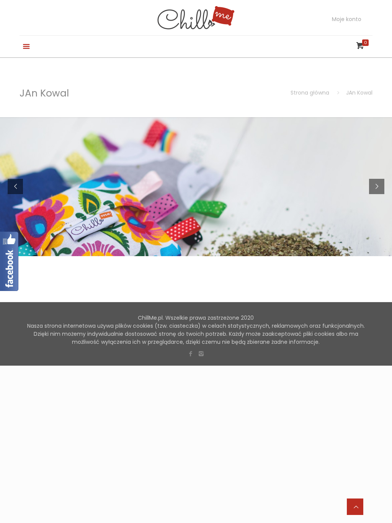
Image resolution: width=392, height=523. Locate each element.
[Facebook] (191, 354)
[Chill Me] (195, 17)
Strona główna (310, 92)
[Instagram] (201, 354)
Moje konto (346, 19)
